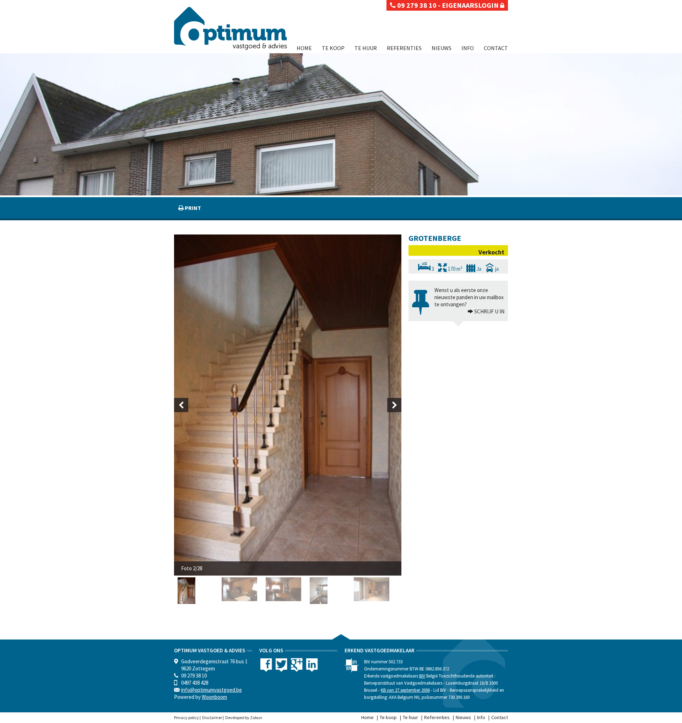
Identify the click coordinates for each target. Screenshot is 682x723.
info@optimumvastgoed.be (211, 689)
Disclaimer (212, 717)
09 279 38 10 (416, 5)
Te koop (333, 48)
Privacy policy (186, 717)
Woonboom (214, 697)
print (192, 207)
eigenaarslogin (471, 5)
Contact (496, 48)
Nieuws (441, 48)
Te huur (365, 48)
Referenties (404, 48)
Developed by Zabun (243, 717)
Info (467, 48)
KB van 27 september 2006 (405, 690)
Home (304, 48)
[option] (287, 405)
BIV (422, 676)
